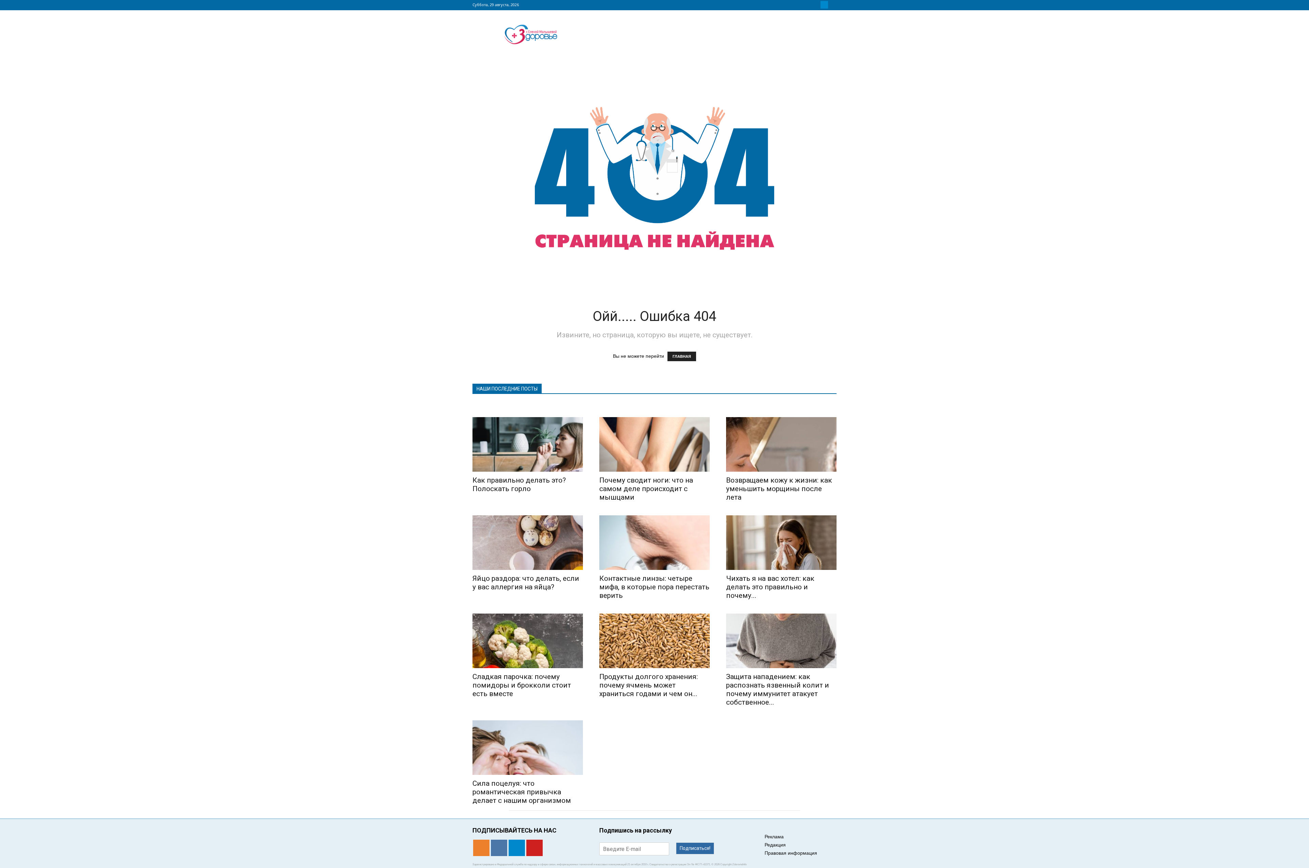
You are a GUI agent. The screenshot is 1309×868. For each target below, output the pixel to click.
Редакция (775, 845)
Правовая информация (791, 853)
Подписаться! (695, 848)
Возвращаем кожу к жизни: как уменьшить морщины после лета (779, 488)
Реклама (774, 836)
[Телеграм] (824, 5)
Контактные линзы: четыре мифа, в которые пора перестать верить (654, 587)
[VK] (816, 5)
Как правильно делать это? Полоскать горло (519, 484)
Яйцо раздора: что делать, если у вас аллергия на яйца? (525, 582)
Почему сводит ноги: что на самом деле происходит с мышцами (646, 488)
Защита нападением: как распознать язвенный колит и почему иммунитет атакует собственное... (777, 689)
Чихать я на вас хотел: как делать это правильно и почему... (770, 587)
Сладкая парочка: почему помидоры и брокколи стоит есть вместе (521, 685)
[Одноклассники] (808, 5)
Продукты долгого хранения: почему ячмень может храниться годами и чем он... (648, 685)
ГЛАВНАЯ (682, 356)
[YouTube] (832, 5)
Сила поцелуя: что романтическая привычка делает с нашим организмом (521, 792)
